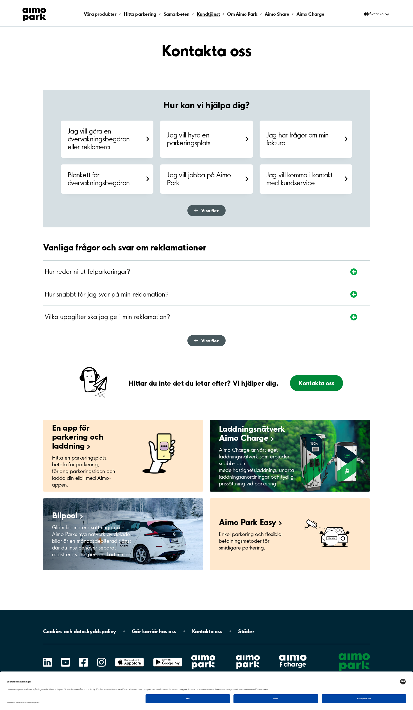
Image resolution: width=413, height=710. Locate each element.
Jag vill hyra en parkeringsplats (188, 139)
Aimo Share (277, 14)
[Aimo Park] (34, 13)
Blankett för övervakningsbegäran (99, 179)
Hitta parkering (140, 14)
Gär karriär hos (154, 631)
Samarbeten (177, 14)
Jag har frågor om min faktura (297, 139)
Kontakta (207, 631)
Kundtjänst (208, 14)
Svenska (376, 14)
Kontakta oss (316, 383)
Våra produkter (100, 14)
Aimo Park (247, 522)
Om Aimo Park (242, 14)
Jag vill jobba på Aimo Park (199, 179)
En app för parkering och (77, 436)
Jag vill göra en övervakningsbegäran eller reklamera (99, 139)
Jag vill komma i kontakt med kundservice (299, 179)
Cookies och (79, 631)
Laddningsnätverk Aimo (252, 433)
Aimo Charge (310, 14)
